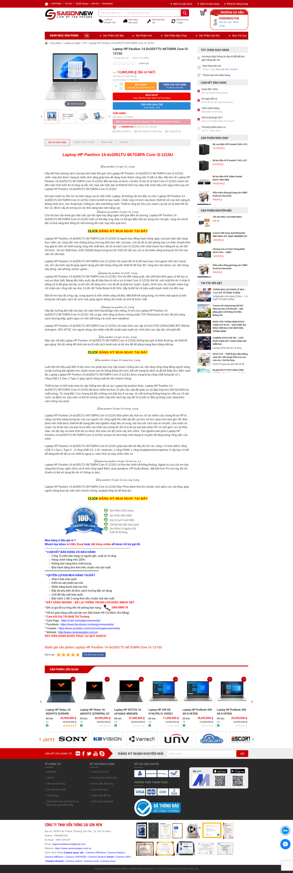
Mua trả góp (239, 35)
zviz (97, 861)
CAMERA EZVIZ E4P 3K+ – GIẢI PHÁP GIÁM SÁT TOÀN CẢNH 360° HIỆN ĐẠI (230, 341)
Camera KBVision (54, 856)
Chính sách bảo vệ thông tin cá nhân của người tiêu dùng (62, 803)
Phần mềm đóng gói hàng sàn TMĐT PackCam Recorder (230, 180)
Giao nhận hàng (99, 789)
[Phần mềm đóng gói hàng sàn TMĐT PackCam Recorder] (204, 183)
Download (107, 3)
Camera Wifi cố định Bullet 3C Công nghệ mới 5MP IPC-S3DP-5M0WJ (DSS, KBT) (230, 268)
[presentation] (41, 701)
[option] (75, 77)
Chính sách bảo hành (102, 801)
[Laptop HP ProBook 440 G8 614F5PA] (232, 691)
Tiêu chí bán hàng (55, 783)
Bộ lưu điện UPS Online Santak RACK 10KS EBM (227, 163)
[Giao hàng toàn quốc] (125, 21)
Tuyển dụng (81, 3)
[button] (141, 86)
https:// (58, 848)
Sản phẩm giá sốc (209, 35)
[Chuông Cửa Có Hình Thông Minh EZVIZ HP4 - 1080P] (204, 238)
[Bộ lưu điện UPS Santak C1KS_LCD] (204, 151)
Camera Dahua (116, 852)
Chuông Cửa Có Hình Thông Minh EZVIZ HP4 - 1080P (229, 234)
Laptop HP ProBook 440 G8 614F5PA (231, 711)
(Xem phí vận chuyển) (226, 69)
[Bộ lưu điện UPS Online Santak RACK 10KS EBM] (204, 167)
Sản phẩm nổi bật (113, 35)
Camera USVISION (76, 856)
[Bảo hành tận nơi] (149, 21)
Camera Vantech (97, 856)
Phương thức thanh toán (104, 777)
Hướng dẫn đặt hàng (102, 783)
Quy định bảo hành (56, 789)
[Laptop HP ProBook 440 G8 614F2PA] (198, 691)
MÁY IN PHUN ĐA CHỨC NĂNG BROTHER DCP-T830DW (228, 196)
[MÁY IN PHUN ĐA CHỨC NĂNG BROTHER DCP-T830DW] (204, 199)
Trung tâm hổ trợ (100, 771)
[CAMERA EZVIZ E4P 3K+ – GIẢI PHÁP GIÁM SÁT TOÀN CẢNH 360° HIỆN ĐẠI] (204, 343)
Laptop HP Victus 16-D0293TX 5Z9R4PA (58, 711)
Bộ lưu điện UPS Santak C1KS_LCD (230, 146)
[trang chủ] (46, 43)
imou (113, 861)
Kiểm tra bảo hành (182, 4)
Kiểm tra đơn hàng (209, 4)
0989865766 (127, 127)
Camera (70, 861)
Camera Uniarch (54, 861)
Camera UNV (123, 856)
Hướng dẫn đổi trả (100, 795)
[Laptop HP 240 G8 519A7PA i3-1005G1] (164, 691)
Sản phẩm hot (144, 35)
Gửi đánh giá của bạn (94, 655)
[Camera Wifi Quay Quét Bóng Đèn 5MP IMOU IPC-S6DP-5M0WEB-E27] (204, 222)
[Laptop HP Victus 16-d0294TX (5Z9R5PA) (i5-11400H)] (95, 691)
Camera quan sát (73, 852)
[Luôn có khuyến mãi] (101, 21)
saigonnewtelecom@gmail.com (68, 844)
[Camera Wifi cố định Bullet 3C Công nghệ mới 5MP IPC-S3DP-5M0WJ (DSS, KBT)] (204, 270)
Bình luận (106, 142)
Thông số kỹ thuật (83, 142)
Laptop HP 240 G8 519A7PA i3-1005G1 (160, 711)
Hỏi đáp (123, 142)
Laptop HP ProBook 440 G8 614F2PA (197, 711)
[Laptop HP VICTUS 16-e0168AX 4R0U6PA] (129, 691)
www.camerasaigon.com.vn (76, 848)
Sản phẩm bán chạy (175, 35)
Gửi (242, 753)
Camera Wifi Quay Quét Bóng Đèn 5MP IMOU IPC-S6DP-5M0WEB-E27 (230, 218)
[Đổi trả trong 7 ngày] (173, 21)
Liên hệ (95, 3)
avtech (78, 861)
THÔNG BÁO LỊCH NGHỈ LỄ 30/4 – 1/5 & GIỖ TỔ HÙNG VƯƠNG (229, 291)
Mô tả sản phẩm (57, 142)
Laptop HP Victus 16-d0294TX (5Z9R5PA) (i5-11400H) (95, 711)
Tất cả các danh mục (111, 13)
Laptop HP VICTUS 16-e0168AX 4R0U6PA (128, 711)
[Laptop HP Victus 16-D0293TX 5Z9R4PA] (61, 691)
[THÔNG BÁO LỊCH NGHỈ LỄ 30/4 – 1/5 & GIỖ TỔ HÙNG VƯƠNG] (204, 294)
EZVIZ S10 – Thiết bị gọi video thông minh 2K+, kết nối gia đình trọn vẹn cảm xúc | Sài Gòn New (230, 357)
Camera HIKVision (96, 852)
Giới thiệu (56, 3)
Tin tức (68, 3)
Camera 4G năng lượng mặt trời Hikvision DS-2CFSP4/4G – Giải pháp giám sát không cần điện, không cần (228, 310)
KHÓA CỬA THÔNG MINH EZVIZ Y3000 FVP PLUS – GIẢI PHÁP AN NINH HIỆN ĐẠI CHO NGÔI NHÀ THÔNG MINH (229, 326)
